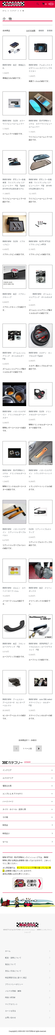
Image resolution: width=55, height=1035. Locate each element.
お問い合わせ (10, 1017)
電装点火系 (7, 785)
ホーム (4, 11)
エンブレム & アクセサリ (13, 793)
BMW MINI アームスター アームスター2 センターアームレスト (14, 702)
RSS (7, 997)
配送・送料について (13, 957)
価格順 (41, 30)
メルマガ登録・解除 (13, 991)
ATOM (12, 997)
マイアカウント (11, 1004)
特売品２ (6, 833)
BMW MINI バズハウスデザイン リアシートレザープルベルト (14, 532)
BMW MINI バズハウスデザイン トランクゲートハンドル (40, 473)
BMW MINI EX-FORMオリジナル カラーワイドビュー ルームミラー (41, 123)
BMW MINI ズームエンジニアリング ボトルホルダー (40, 297)
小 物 (22, 11)
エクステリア (8, 778)
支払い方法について (13, 971)
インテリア (13, 11)
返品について (10, 964)
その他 (5, 817)
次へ (39, 748)
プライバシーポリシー (14, 984)
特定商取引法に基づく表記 (16, 977)
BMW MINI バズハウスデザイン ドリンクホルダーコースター (14, 414)
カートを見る (10, 1010)
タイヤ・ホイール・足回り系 (14, 809)
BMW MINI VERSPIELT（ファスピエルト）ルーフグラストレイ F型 (40, 646)
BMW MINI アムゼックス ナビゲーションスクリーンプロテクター (40, 68)
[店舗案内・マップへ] (27, 883)
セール (5, 841)
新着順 (49, 30)
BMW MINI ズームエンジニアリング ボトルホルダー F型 (14, 355)
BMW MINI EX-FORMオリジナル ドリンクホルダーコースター (14, 473)
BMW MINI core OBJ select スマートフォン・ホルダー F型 (41, 702)
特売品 (5, 825)
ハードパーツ (8, 801)
